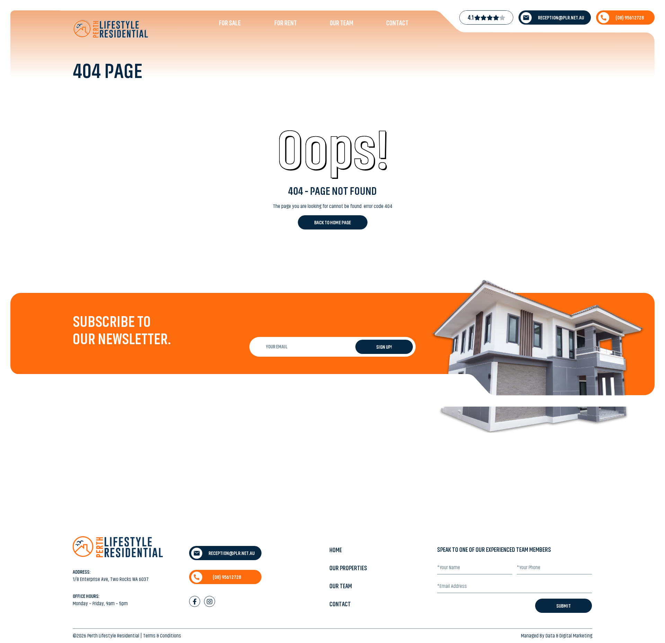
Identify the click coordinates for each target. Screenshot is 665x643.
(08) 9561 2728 (629, 17)
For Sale (230, 23)
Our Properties (348, 568)
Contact (397, 23)
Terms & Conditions (162, 635)
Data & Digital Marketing (569, 635)
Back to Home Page (332, 222)
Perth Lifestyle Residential (113, 635)
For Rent (285, 23)
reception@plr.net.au (561, 17)
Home (335, 550)
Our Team (341, 23)
